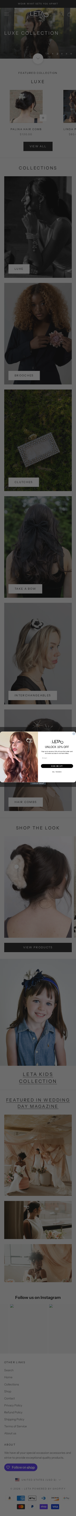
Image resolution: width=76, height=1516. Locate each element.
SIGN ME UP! (57, 766)
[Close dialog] (74, 734)
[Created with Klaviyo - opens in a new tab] (38, 783)
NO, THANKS (57, 771)
